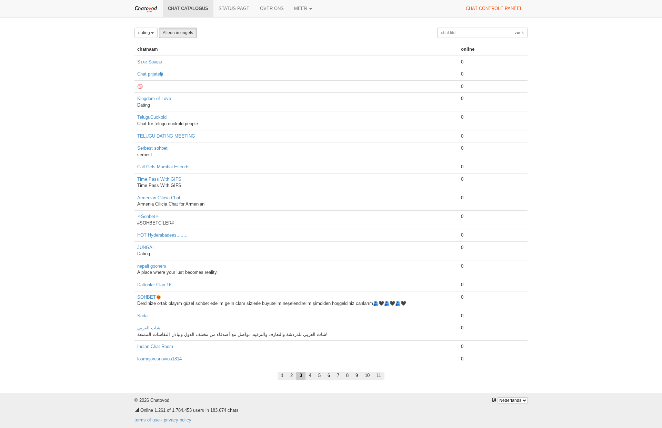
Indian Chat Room (155, 346)
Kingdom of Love (154, 98)
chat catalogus (188, 8)
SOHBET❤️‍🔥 (149, 297)
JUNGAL (146, 247)
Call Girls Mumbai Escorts (163, 166)
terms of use (147, 419)
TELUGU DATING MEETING (166, 136)
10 (367, 375)
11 (379, 375)
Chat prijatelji (150, 74)
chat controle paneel (494, 8)
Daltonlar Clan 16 (154, 284)
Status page (234, 8)
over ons (272, 8)
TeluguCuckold (152, 117)
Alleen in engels (178, 32)
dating (144, 32)
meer (301, 8)
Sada (142, 315)
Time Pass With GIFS (159, 179)
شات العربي (148, 327)
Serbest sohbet (152, 148)
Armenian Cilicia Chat (158, 197)
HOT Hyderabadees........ (162, 235)
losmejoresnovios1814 (159, 358)
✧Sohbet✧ (148, 216)
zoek (519, 32)
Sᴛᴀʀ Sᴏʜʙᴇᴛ (150, 61)
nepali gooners (151, 266)
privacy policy (177, 419)
